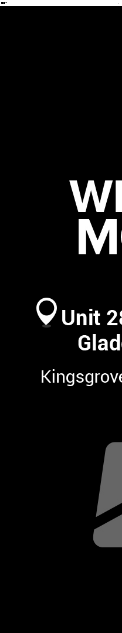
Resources (62, 3)
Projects (56, 3)
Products (50, 3)
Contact (71, 3)
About (67, 3)
